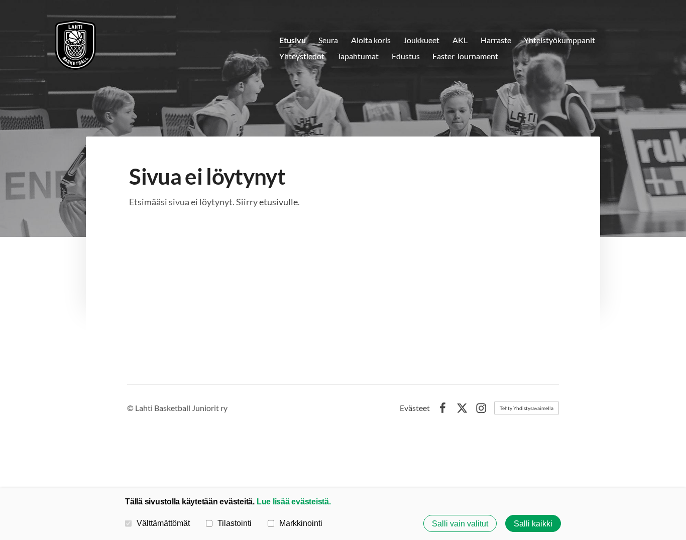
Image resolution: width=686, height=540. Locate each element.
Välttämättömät (163, 522)
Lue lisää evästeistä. (294, 501)
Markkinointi (300, 522)
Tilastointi (234, 522)
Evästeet (415, 408)
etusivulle (278, 201)
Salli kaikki (533, 523)
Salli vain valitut (460, 523)
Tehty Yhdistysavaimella (526, 408)
